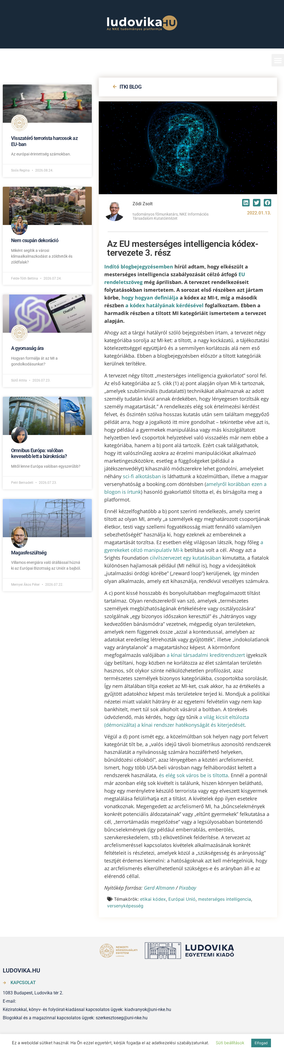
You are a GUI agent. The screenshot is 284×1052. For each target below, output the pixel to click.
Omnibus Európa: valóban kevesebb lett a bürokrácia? (39, 453)
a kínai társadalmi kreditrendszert (206, 655)
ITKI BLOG (130, 86)
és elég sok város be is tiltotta (193, 775)
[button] (278, 60)
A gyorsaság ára (27, 348)
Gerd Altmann (159, 887)
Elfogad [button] (261, 1043)
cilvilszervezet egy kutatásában (185, 557)
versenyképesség (125, 905)
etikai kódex (153, 899)
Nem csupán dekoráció (34, 240)
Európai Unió (182, 899)
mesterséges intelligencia (224, 899)
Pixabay (187, 887)
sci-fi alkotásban (142, 476)
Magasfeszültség (29, 553)
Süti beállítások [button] (230, 1042)
